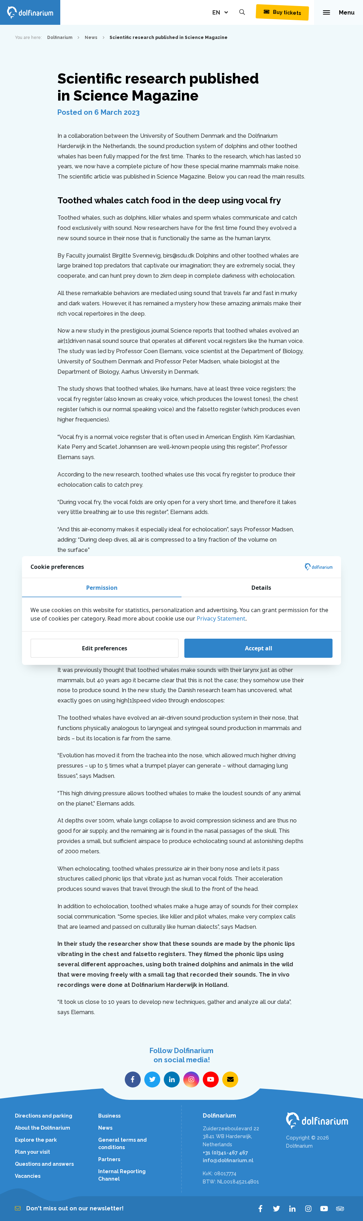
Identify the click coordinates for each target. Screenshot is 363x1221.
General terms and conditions (122, 1143)
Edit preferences (104, 648)
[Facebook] (260, 1208)
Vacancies (27, 1176)
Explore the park (36, 1140)
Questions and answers (44, 1164)
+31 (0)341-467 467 (225, 1152)
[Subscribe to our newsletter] (230, 1079)
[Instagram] (308, 1208)
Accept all (258, 648)
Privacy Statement (221, 618)
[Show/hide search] (242, 12)
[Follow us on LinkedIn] (172, 1079)
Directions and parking (43, 1116)
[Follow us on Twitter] (152, 1079)
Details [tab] (261, 588)
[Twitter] (276, 1208)
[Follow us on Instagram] (191, 1079)
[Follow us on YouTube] (211, 1079)
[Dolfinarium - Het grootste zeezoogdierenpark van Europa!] (317, 1120)
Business (109, 1116)
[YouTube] (324, 1208)
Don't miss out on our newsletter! (75, 1208)
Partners (109, 1159)
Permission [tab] (102, 588)
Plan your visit (32, 1152)
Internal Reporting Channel (122, 1175)
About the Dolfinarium (42, 1128)
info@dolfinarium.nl (228, 1160)
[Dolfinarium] (30, 12)
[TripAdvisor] (340, 1208)
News (105, 1128)
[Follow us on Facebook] (133, 1079)
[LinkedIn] (292, 1208)
